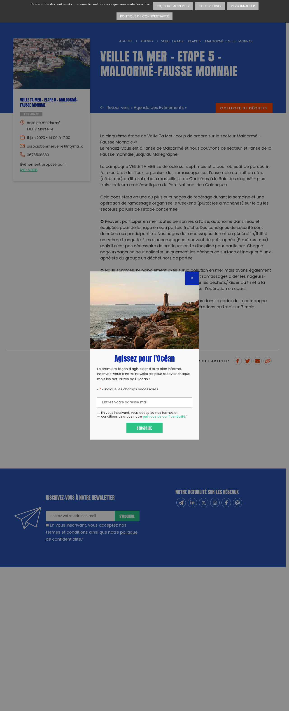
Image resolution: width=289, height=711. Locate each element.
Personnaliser (243, 6)
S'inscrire (144, 428)
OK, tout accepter (173, 6)
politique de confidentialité (164, 416)
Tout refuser (210, 6)
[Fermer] (192, 278)
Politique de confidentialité (144, 16)
